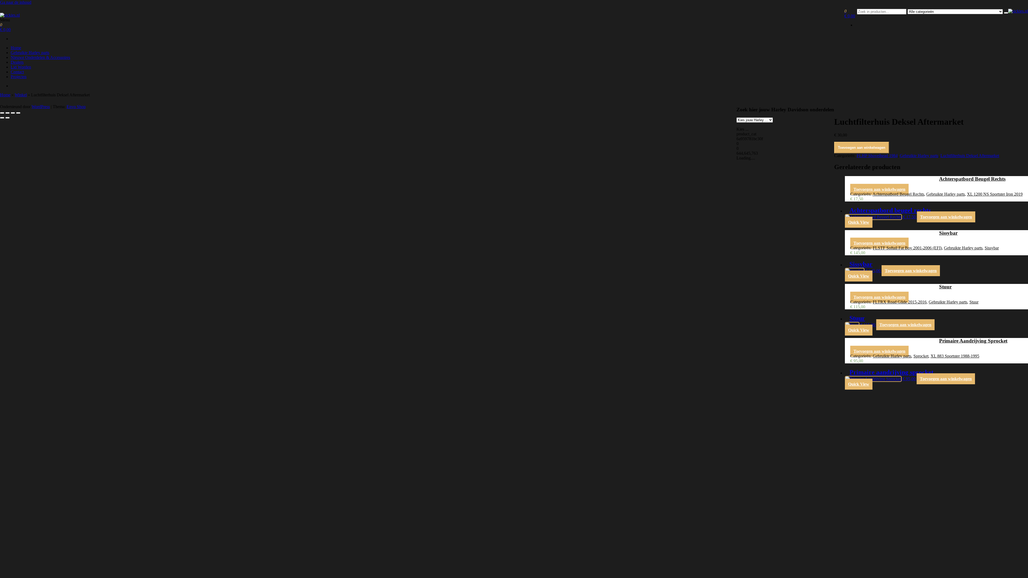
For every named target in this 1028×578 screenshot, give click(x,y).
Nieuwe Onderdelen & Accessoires (40, 57)
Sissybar (992, 248)
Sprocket (920, 356)
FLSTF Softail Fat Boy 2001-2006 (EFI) (907, 248)
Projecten (19, 76)
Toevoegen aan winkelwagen (861, 148)
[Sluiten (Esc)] (18, 113)
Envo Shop (76, 106)
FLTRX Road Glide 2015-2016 (900, 302)
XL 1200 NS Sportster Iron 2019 (995, 194)
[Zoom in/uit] (2, 113)
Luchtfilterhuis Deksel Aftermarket (969, 155)
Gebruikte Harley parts (30, 52)
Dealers (17, 62)
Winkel (21, 95)
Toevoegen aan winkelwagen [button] (879, 189)
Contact (17, 72)
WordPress (41, 106)
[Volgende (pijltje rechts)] (7, 118)
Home (16, 47)
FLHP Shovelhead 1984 (877, 155)
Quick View (858, 222)
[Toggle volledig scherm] (7, 113)
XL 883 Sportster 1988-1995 (955, 356)
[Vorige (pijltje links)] (2, 118)
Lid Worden (21, 67)
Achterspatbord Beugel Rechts (898, 194)
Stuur (973, 302)
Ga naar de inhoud (15, 2)
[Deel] (13, 113)
